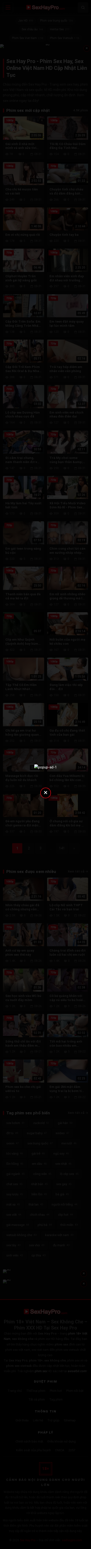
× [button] (46, 792)
